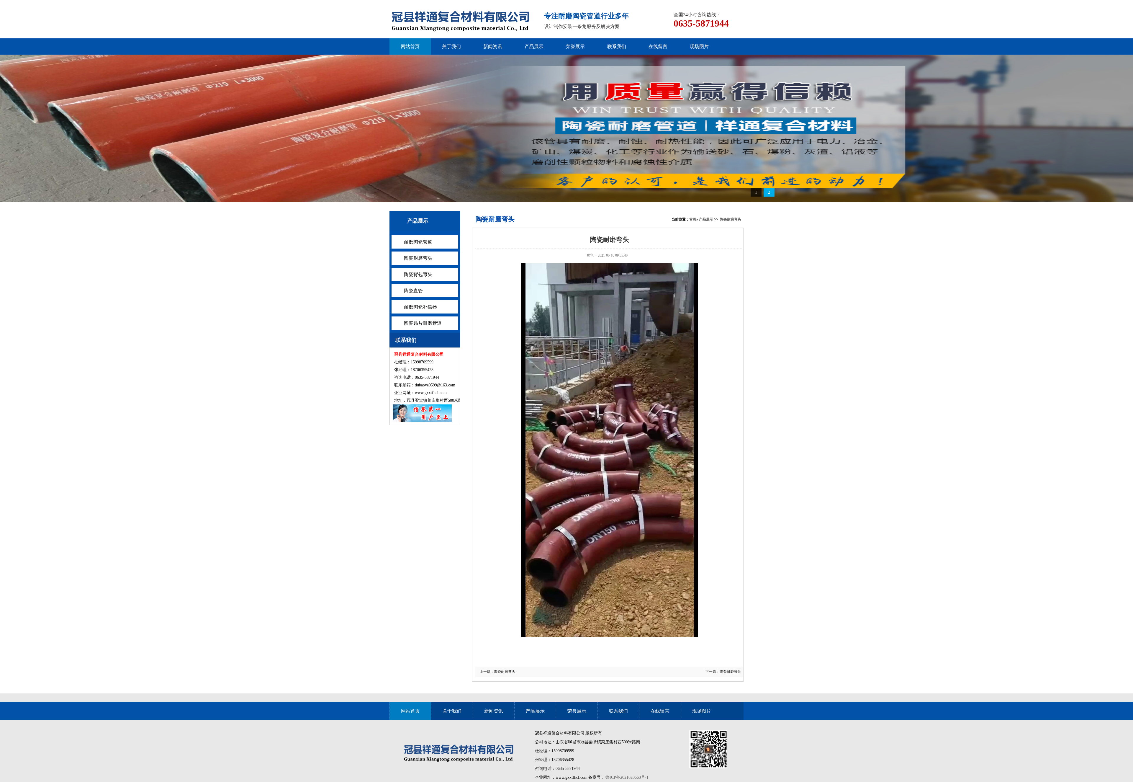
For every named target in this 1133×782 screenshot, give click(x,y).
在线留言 (658, 46)
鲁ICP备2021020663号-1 (627, 777)
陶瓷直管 (413, 290)
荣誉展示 (575, 46)
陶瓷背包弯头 (418, 274)
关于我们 (451, 46)
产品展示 (534, 46)
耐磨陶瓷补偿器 (420, 306)
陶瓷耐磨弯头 (418, 258)
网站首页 (410, 46)
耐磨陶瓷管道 (418, 241)
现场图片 (699, 46)
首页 (692, 219)
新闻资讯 (492, 46)
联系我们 (616, 46)
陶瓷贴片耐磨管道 (423, 323)
